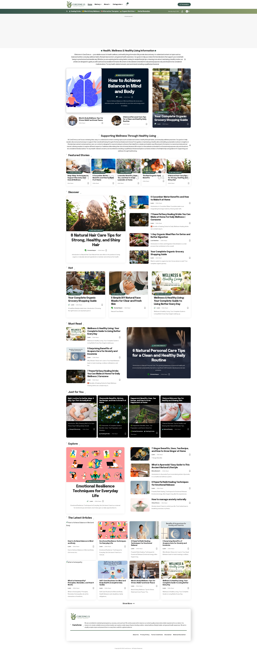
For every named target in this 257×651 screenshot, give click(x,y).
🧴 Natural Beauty (175, 172)
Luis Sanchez (155, 240)
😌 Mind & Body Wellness (91, 11)
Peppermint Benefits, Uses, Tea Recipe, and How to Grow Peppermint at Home (143, 400)
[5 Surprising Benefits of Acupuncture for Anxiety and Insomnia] (75, 354)
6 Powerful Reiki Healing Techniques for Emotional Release (141, 543)
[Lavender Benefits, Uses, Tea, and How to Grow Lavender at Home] (128, 166)
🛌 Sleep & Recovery (75, 172)
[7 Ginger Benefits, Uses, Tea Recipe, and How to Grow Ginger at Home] (140, 454)
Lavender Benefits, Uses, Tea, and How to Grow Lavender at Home (128, 178)
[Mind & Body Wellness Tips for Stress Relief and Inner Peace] (72, 121)
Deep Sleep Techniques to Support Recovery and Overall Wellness (77, 178)
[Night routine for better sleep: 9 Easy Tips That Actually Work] (81, 412)
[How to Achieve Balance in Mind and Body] (84, 90)
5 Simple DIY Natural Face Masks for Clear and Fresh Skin (126, 301)
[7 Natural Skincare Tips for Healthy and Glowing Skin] (175, 412)
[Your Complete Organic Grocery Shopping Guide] (171, 98)
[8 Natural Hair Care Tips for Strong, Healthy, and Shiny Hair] (179, 166)
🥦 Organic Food (161, 112)
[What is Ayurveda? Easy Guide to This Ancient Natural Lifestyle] (140, 470)
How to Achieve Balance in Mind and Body (124, 86)
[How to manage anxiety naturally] (140, 505)
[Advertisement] (128, 32)
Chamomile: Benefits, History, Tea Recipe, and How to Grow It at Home (112, 400)
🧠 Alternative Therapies (110, 11)
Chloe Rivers (155, 503)
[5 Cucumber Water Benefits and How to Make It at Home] (103, 166)
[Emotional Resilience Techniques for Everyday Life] (95, 464)
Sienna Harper (91, 250)
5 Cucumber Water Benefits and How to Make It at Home (103, 178)
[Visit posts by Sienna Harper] (86, 250)
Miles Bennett (156, 471)
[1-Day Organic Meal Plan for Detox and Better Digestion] (139, 239)
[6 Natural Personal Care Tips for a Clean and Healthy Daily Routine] (116, 121)
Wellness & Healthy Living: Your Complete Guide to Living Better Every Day (169, 301)
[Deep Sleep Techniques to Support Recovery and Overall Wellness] (78, 166)
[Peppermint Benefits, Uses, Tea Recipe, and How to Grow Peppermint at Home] (144, 414)
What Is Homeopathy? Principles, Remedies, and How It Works (81, 583)
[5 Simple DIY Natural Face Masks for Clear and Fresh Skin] (128, 283)
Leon (120, 97)
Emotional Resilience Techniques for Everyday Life (95, 491)
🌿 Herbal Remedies (143, 11)
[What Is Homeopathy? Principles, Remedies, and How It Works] (81, 570)
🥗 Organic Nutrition (127, 11)
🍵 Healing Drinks (75, 11)
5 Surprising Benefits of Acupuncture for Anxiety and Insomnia (102, 351)
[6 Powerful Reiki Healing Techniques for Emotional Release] (140, 487)
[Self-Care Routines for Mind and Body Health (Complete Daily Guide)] (112, 570)
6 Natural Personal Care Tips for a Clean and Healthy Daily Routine (134, 119)
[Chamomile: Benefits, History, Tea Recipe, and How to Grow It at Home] (113, 414)
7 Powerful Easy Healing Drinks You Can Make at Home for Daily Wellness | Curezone (171, 217)
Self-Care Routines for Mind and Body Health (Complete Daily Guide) (112, 583)
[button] (175, 4)
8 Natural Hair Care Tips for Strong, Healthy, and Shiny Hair (178, 178)
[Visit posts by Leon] (117, 97)
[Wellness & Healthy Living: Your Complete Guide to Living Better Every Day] (171, 283)
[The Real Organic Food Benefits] (154, 166)
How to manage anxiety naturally (169, 499)
